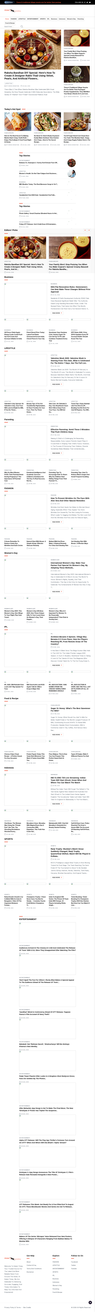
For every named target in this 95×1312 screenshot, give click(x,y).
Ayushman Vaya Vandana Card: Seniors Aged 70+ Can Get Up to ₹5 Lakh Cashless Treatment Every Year (58, 337)
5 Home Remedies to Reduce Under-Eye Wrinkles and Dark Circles (13, 543)
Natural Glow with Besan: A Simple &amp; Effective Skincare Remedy (36, 543)
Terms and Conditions (34, 1268)
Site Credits (27, 1307)
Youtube (74, 1268)
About (29, 1262)
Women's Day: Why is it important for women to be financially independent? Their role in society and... (58, 615)
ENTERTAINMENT (32, 19)
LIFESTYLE (21, 19)
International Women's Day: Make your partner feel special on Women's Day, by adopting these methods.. (69, 565)
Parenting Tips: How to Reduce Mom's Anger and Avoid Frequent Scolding (80, 474)
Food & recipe (10, 23)
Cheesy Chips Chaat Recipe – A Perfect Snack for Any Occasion (13, 756)
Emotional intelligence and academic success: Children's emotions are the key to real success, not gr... (36, 477)
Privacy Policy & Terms (12, 1307)
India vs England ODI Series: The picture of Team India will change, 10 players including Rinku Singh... (58, 901)
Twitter (73, 1265)
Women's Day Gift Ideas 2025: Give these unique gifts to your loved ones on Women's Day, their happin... (36, 615)
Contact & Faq (31, 1265)
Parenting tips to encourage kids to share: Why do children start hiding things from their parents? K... (58, 477)
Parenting (81, 19)
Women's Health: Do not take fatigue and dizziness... (38, 173)
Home (7, 19)
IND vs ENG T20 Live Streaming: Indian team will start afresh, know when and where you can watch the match (68, 780)
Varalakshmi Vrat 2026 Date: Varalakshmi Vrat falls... (37, 195)
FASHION (14, 19)
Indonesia (62, 19)
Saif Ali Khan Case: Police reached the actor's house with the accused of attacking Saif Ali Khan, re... (80, 827)
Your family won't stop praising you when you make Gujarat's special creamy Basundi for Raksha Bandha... (68, 266)
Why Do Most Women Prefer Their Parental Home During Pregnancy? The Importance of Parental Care (13, 477)
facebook (74, 1262)
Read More (56, 313)
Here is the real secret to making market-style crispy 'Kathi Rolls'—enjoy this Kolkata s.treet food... (52, 2)
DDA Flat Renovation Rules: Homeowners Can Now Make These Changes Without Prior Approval (70, 289)
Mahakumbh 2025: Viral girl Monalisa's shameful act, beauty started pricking (58, 825)
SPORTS (42, 19)
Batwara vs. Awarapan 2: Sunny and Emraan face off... (38, 162)
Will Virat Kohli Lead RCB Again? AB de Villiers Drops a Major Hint (35, 687)
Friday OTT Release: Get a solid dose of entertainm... (38, 224)
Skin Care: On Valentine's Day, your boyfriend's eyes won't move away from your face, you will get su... (58, 408)
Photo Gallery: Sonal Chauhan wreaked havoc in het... (38, 213)
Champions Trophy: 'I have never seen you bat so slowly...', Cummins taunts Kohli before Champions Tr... (36, 901)
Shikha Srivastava (13, 86)
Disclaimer (30, 1272)
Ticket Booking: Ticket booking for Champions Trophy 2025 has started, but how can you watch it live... (80, 901)
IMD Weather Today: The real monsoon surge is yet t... (38, 184)
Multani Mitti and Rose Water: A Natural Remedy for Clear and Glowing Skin (58, 543)
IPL (48, 19)
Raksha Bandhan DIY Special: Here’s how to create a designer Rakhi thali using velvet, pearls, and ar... (24, 266)
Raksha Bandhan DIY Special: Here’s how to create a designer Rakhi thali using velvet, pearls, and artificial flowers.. (29, 75)
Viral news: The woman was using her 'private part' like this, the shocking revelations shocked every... (12, 827)
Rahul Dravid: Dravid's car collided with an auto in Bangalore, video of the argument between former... (13, 901)
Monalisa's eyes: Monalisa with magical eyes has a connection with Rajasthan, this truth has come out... (36, 827)
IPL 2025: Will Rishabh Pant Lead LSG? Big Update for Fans (14, 687)
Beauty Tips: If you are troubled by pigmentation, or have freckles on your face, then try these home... (36, 408)
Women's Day (71, 19)
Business (54, 19)
